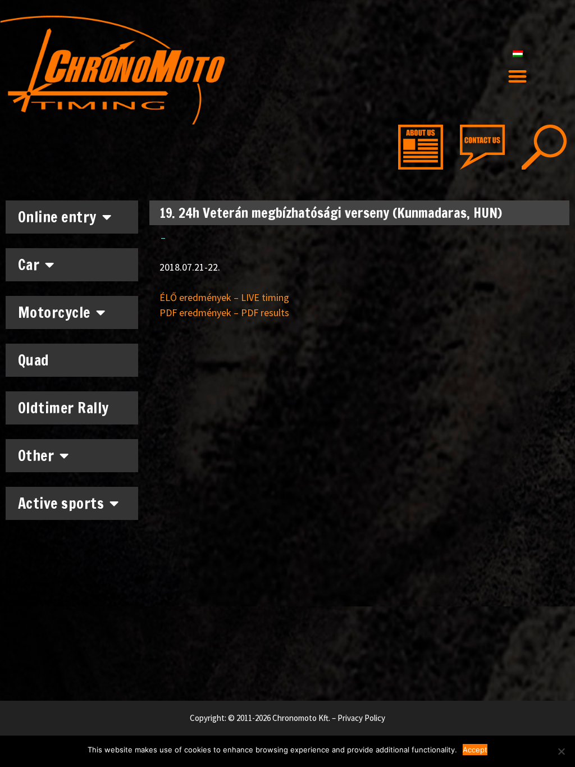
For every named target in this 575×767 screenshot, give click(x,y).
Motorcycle (54, 312)
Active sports (61, 503)
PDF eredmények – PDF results (224, 312)
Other (36, 455)
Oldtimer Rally (63, 408)
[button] (517, 77)
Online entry (57, 217)
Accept (475, 749)
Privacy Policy (361, 718)
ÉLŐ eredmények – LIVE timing (224, 297)
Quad (33, 360)
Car (29, 264)
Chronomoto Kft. (301, 718)
